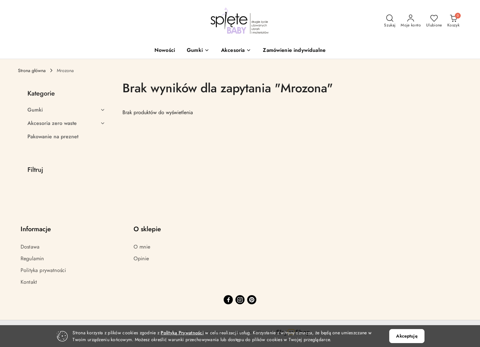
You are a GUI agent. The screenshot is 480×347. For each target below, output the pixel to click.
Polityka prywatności (43, 270)
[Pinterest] (251, 299)
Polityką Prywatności (182, 332)
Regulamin (32, 258)
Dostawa (30, 246)
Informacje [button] (36, 229)
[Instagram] (240, 299)
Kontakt (29, 282)
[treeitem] (66, 109)
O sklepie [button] (147, 229)
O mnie (142, 246)
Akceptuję (406, 336)
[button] (198, 50)
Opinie (141, 258)
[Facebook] (228, 299)
